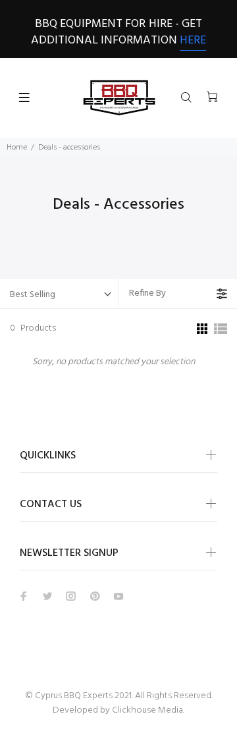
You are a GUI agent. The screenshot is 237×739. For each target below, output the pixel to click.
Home (17, 147)
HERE (193, 40)
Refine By (147, 293)
